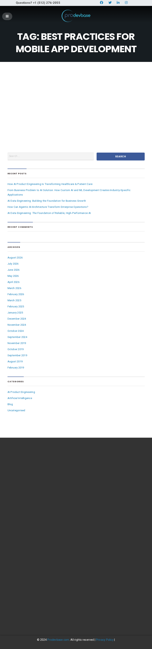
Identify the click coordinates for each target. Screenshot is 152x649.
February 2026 (16, 294)
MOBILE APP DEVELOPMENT (25, 541)
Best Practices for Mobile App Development (90, 83)
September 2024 (17, 337)
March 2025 (14, 300)
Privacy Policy (105, 639)
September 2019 (17, 355)
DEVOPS (13, 535)
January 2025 (15, 312)
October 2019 (16, 349)
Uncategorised (16, 410)
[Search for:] (51, 156)
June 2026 (14, 269)
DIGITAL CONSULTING (21, 498)
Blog (81, 122)
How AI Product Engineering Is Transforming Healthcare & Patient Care (50, 184)
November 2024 (17, 324)
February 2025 (16, 306)
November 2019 (17, 343)
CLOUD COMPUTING (20, 504)
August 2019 (15, 361)
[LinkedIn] (34, 616)
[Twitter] (23, 616)
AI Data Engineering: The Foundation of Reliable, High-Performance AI (49, 213)
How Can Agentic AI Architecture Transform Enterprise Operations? (48, 206)
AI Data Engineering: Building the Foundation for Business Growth (47, 200)
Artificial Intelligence (20, 398)
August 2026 (15, 257)
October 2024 (16, 330)
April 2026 (13, 282)
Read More (62, 122)
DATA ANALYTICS (18, 510)
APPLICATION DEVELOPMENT (26, 529)
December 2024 (17, 318)
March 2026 (14, 288)
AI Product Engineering (21, 392)
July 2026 (13, 263)
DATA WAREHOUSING (21, 522)
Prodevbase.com (58, 639)
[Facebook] (12, 616)
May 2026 (13, 275)
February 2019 (16, 367)
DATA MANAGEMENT (20, 516)
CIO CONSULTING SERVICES (24, 547)
